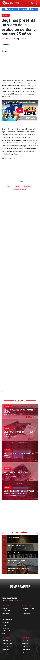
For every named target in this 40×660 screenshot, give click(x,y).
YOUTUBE (25, 646)
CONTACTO (26, 614)
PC (2, 616)
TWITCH (25, 652)
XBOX (4, 625)
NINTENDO (6, 622)
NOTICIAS (5, 614)
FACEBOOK (26, 643)
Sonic (17, 186)
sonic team (27, 186)
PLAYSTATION (7, 619)
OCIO (3, 634)
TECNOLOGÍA (6, 631)
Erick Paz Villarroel (11, 39)
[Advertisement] (20, 301)
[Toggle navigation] (36, 3)
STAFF (24, 611)
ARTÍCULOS (6, 611)
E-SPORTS (5, 628)
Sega (8, 186)
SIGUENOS (5, 649)
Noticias (5, 16)
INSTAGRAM (26, 649)
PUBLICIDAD (6, 646)
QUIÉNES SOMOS (28, 608)
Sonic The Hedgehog (20, 189)
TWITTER (25, 640)
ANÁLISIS (5, 608)
